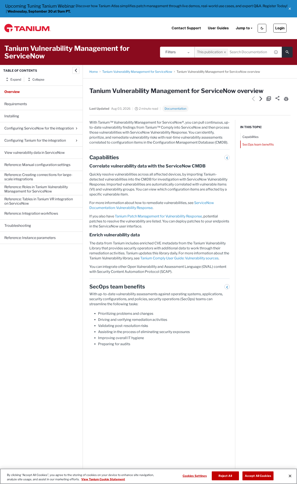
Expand (15, 79)
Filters (170, 52)
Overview (12, 92)
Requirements (15, 104)
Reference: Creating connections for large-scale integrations (38, 177)
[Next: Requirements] (261, 98)
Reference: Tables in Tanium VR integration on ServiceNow (38, 201)
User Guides (218, 28)
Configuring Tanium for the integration (35, 140)
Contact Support (186, 28)
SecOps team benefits (258, 144)
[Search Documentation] (287, 52)
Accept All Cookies (258, 475)
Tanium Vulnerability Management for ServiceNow (137, 71)
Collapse (38, 79)
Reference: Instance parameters (30, 238)
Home (93, 71)
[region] (148, 476)
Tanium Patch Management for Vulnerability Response (158, 216)
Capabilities (250, 137)
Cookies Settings (195, 475)
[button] (290, 8)
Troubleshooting (17, 226)
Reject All (225, 475)
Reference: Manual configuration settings (37, 165)
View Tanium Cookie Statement (103, 479)
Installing (11, 116)
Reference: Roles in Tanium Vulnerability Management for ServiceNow (36, 189)
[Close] (290, 476)
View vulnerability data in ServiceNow (34, 153)
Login (280, 28)
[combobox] (233, 52)
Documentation (175, 108)
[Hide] (75, 70)
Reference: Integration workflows (31, 213)
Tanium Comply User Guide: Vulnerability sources (179, 258)
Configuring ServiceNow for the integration (39, 128)
